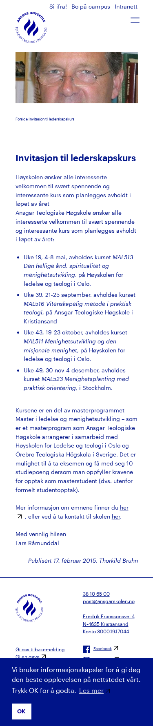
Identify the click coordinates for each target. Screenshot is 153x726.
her (116, 516)
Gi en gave (28, 656)
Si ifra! (59, 6)
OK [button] (21, 711)
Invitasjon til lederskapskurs (51, 119)
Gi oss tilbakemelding (40, 649)
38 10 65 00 (96, 594)
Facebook (102, 648)
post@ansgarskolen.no (109, 601)
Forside (22, 119)
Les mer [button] (91, 690)
